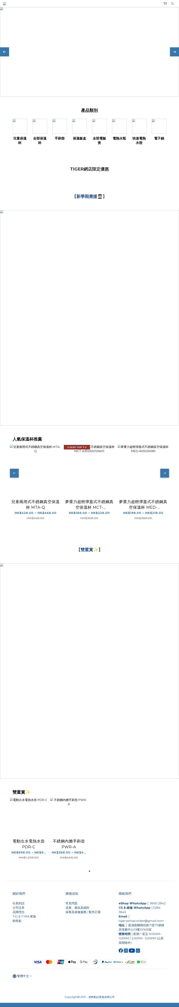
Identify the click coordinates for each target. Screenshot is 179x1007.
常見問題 (71, 903)
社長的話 (18, 903)
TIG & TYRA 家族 (24, 916)
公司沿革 (18, 907)
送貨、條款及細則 (77, 907)
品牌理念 (18, 912)
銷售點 (17, 921)
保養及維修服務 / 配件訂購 (83, 912)
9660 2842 (158, 903)
